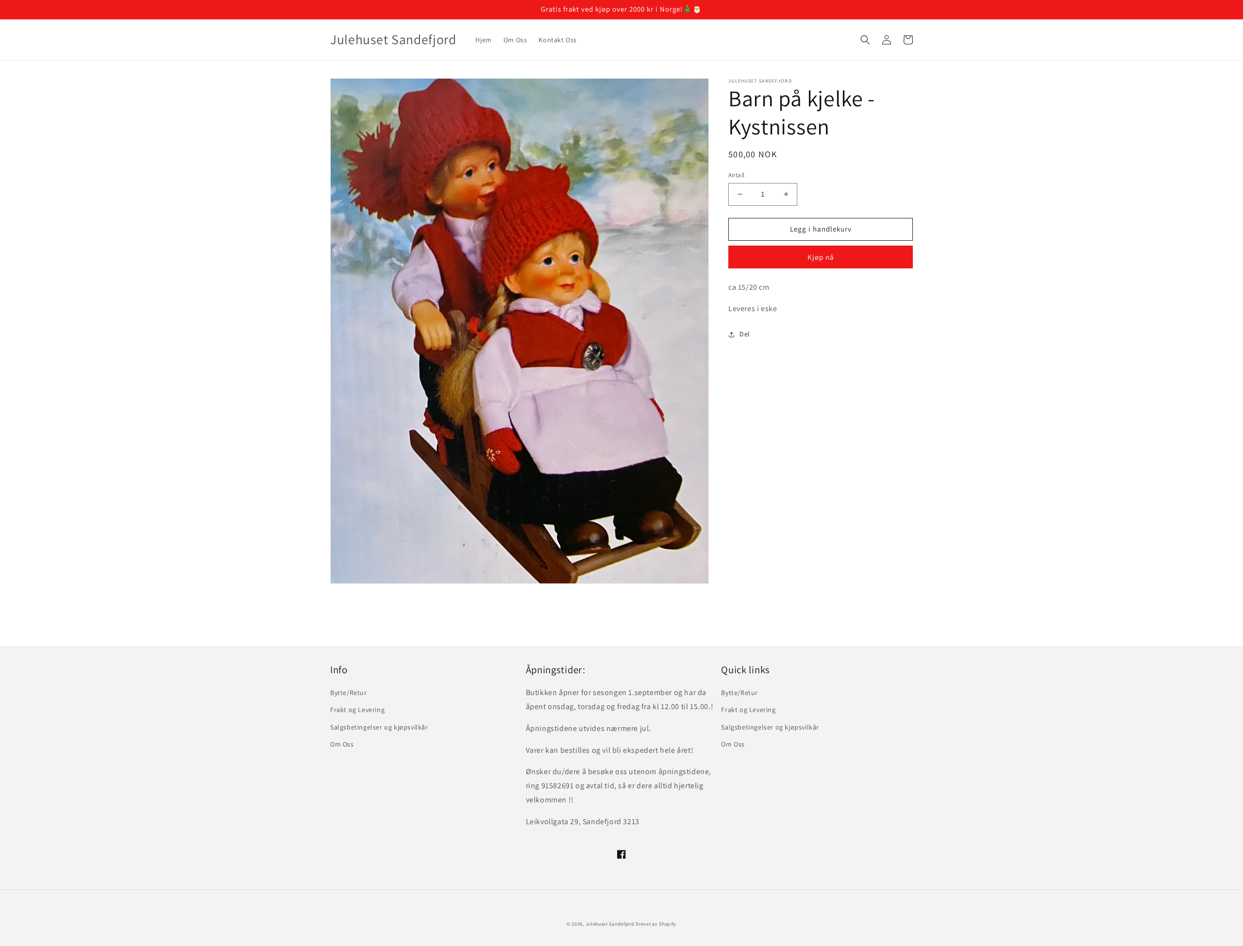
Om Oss (342, 744)
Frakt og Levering (357, 709)
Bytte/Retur (348, 692)
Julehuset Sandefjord (610, 924)
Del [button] (744, 334)
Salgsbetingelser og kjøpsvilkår (379, 727)
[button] (865, 39)
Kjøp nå (820, 256)
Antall (736, 175)
